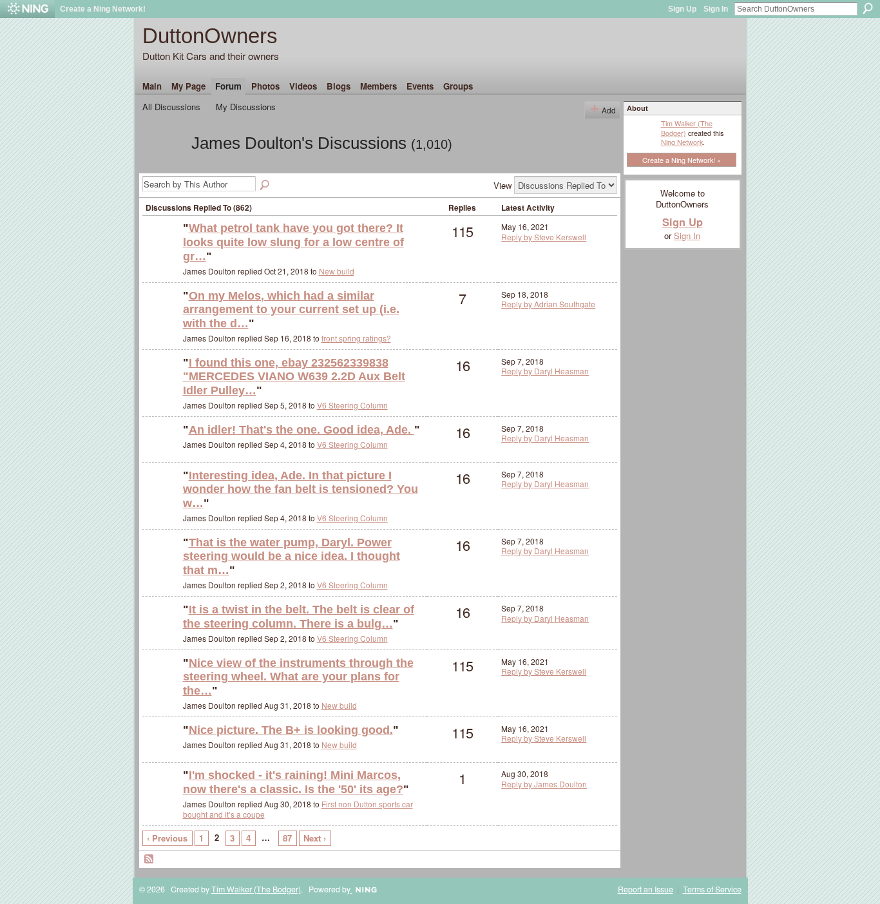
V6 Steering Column (352, 404)
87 (287, 838)
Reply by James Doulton (544, 783)
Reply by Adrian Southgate (548, 303)
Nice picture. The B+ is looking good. (291, 730)
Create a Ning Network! (103, 9)
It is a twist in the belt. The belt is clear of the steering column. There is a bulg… (298, 616)
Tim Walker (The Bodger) (687, 127)
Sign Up (682, 9)
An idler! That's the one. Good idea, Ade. (301, 429)
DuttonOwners (210, 36)
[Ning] (27, 9)
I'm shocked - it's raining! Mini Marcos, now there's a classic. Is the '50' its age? (293, 782)
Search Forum (265, 185)
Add (609, 109)
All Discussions (171, 107)
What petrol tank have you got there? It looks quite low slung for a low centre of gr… (293, 242)
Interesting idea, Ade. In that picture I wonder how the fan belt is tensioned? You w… (300, 489)
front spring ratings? (356, 337)
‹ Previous (167, 838)
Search (868, 8)
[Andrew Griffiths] (161, 796)
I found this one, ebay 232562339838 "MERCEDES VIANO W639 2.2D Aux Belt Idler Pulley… (294, 376)
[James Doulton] (163, 166)
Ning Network (682, 142)
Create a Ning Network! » (681, 160)
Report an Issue (645, 889)
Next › (314, 838)
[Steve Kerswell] (161, 249)
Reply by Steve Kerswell (543, 236)
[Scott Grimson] (161, 316)
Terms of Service (712, 889)
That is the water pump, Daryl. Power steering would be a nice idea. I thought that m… (291, 556)
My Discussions (246, 107)
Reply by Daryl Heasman (545, 370)
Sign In (715, 9)
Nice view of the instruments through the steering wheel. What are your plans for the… (298, 677)
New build (336, 270)
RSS (149, 859)
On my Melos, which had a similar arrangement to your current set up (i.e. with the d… (291, 309)
